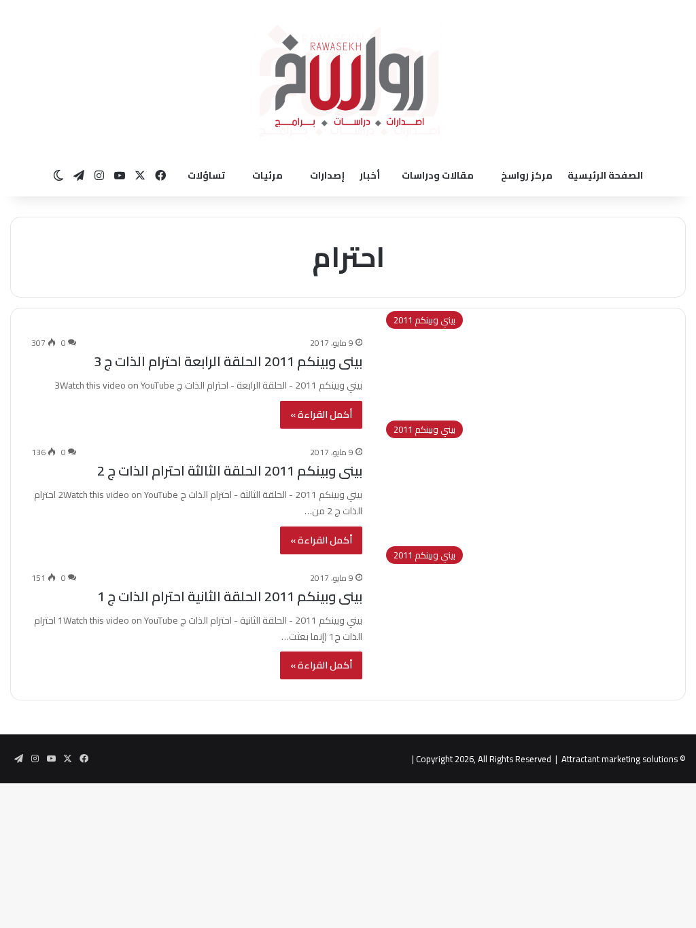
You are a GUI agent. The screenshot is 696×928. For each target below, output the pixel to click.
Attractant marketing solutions (619, 759)
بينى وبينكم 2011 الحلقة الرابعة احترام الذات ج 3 (228, 361)
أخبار (370, 175)
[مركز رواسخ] (348, 77)
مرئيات (267, 175)
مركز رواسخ (527, 175)
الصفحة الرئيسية (605, 175)
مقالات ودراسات (438, 175)
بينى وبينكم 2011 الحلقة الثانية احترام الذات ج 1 (229, 596)
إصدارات (327, 175)
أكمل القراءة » (321, 414)
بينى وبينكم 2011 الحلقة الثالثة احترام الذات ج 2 (229, 470)
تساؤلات (206, 175)
